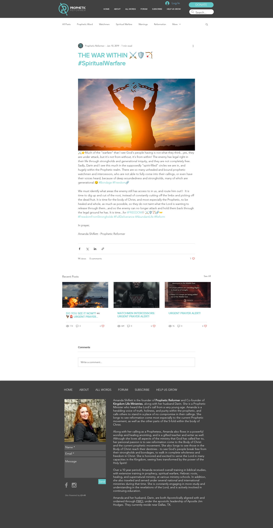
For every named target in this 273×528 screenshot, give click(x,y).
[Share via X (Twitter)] (87, 248)
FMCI (139, 501)
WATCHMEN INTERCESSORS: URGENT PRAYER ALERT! (136, 315)
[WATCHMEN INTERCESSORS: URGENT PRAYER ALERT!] (137, 295)
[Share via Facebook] (79, 248)
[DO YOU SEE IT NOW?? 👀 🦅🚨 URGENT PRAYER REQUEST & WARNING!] (85, 295)
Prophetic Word (85, 24)
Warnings (143, 24)
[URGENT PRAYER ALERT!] (188, 295)
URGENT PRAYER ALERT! (184, 313)
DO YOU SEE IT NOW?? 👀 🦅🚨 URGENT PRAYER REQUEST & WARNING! (83, 315)
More (175, 24)
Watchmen (104, 24)
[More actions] (193, 46)
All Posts (66, 24)
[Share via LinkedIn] (95, 248)
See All (207, 276)
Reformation (160, 24)
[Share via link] (102, 248)
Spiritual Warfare (124, 24)
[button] (157, 9)
